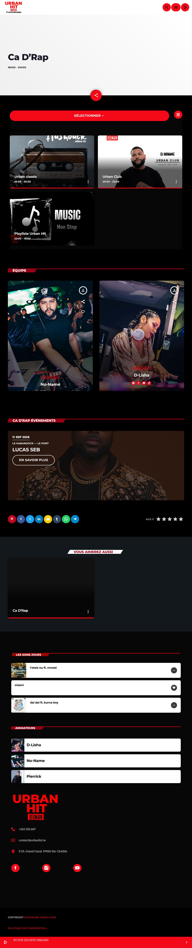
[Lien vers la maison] (13, 7)
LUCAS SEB (26, 450)
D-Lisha (141, 375)
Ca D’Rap (20, 611)
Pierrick (34, 776)
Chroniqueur (50, 377)
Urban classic (25, 177)
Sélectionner (89, 116)
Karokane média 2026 (40, 917)
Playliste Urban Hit (30, 234)
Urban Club (112, 177)
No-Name (50, 384)
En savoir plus (33, 460)
